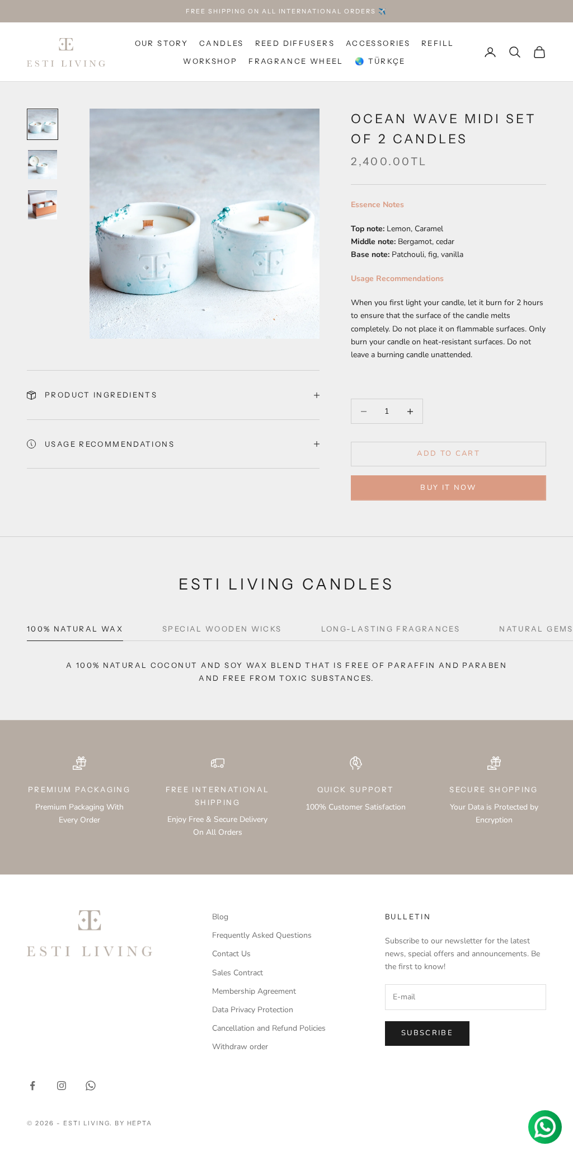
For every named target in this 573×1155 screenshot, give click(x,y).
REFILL (437, 43)
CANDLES (221, 43)
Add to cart (448, 453)
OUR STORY (161, 43)
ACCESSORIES (378, 43)
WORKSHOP (210, 61)
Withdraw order (240, 1046)
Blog (220, 916)
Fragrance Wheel (296, 61)
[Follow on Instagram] (61, 1085)
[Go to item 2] (42, 164)
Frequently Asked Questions (262, 935)
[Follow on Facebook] (32, 1085)
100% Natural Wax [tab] (75, 628)
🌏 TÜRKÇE (380, 61)
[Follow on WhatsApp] (90, 1085)
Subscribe (427, 1033)
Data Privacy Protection (252, 1009)
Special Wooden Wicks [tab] (222, 628)
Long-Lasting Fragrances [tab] (391, 628)
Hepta (140, 1123)
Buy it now (448, 488)
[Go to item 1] (42, 124)
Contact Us (231, 953)
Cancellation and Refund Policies (269, 1028)
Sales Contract (237, 972)
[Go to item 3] (42, 205)
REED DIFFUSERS (295, 43)
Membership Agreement (254, 991)
